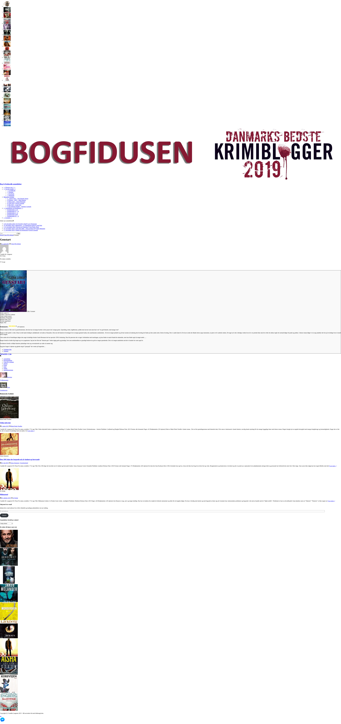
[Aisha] (9, 674)
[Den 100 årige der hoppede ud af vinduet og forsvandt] (9, 454)
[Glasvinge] (9, 710)
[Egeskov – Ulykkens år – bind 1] (7, 103)
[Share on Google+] (7, 354)
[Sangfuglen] (7, 97)
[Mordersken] (9, 619)
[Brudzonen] (7, 120)
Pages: (2, 322)
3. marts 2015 (5, 426)
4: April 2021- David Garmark (15, 203)
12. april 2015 (5, 244)
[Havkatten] (9, 583)
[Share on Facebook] (0, 354)
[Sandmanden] (7, 86)
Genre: (2, 316)
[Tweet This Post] (2, 354)
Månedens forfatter (9, 197)
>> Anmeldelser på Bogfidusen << (13, 208)
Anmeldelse (7, 359)
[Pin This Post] (5, 354)
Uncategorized (24, 463)
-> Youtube (10, 192)
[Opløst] (7, 108)
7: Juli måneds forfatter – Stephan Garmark (19, 206)
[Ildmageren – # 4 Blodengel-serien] (7, 29)
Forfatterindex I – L (12, 213)
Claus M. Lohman (9, 362)
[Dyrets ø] (7, 23)
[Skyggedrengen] (7, 63)
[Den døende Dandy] (7, 69)
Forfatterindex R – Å (13, 216)
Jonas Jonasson (15, 463)
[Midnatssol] (9, 489)
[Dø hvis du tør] (7, 52)
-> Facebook (10, 194)
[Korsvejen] (9, 692)
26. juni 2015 (5, 463)
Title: (28, 311)
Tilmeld (4, 515)
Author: (2, 314)
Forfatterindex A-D (12, 210)
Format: (2, 321)
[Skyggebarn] (7, 46)
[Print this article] (10, 354)
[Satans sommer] (7, 114)
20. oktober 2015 (6, 498)
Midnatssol (4, 494)
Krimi (5, 365)
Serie (5, 367)
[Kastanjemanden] (7, 6)
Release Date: (4, 319)
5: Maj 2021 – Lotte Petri (14, 205)
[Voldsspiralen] (7, 57)
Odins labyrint (5, 423)
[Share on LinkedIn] (3, 354)
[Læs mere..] (31, 431)
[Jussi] (9, 547)
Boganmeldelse (8, 360)
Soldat (5, 368)
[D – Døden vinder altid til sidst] (7, 74)
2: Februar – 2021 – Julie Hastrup (16, 200)
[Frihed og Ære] (7, 17)
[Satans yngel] (7, 12)
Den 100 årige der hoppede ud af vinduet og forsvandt (20, 459)
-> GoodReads (11, 190)
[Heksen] (9, 637)
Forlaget (6, 351)
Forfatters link (7, 349)
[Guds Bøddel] (7, 91)
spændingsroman (8, 370)
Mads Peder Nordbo (16, 426)
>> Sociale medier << (10, 189)
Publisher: (3, 318)
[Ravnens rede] (7, 34)
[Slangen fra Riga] (7, 40)
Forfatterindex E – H (13, 211)
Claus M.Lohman (16, 244)
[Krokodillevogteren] (7, 125)
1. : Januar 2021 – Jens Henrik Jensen (17, 198)
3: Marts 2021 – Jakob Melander (16, 202)
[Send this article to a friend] (9, 354)
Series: (2, 313)
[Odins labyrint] (9, 418)
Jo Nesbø (15, 498)
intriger (6, 363)
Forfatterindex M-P (12, 214)
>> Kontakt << (8, 218)
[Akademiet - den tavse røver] (9, 565)
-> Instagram (10, 195)
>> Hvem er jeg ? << (9, 187)
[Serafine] (9, 601)
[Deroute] (7, 80)
